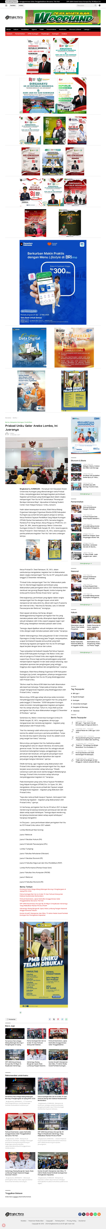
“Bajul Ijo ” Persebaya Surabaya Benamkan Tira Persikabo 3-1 (87, 746)
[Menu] (6, 5)
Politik (42, 29)
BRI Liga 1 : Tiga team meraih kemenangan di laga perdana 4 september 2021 (87, 724)
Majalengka (45, 34)
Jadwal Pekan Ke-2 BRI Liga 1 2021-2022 (88, 731)
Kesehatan (62, 29)
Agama (34, 29)
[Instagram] (87, 1214)
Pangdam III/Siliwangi (80, 707)
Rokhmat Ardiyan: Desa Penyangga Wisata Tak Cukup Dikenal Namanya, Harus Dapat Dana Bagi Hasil (91, 536)
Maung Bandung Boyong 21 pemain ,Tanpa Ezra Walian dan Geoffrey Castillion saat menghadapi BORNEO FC (88, 739)
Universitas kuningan (80, 704)
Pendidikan (25, 29)
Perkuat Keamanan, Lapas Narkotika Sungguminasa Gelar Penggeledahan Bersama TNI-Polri (40, 900)
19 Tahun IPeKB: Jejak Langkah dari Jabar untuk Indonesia (90, 555)
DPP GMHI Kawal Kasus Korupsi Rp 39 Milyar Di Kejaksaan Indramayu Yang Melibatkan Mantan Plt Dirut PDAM (52, 1)
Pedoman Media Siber (36, 1221)
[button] (95, 5)
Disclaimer (82, 1221)
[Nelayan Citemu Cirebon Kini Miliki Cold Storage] (76, 467)
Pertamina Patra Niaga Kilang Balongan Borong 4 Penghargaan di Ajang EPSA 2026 (43, 890)
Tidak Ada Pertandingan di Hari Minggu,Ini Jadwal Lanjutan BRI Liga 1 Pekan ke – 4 (88, 761)
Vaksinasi (76, 711)
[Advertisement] (11, 519)
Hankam (9, 34)
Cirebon (64, 34)
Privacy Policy (71, 1221)
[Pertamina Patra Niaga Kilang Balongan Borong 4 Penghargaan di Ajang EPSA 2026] (15, 1033)
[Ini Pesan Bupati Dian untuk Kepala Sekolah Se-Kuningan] (76, 518)
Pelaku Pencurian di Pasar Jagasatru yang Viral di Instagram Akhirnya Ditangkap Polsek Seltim (93, 627)
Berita (9, 29)
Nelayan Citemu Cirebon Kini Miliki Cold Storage (91, 467)
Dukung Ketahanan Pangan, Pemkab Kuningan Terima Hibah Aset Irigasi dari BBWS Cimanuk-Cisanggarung (91, 508)
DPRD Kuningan (33, 34)
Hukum (16, 29)
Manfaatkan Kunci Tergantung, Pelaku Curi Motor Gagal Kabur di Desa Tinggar (93, 643)
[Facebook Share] (49, 1019)
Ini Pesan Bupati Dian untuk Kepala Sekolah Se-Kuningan (92, 517)
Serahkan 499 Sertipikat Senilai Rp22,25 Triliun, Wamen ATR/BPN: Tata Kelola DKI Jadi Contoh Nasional (91, 476)
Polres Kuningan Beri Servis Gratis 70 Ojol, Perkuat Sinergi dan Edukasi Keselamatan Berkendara (41, 895)
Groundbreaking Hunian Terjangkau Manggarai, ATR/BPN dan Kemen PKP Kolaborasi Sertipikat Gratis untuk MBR (92, 527)
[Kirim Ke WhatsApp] (66, 1019)
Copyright (49, 1221)
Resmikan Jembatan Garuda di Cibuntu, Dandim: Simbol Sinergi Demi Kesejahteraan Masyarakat (91, 546)
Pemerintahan (51, 29)
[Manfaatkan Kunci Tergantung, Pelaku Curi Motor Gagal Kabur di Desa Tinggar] (94, 636)
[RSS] (99, 1214)
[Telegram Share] (62, 1019)
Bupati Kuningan (78, 697)
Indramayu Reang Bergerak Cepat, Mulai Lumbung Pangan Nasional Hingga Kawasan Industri (43, 909)
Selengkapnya (85, 494)
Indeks (21, 5)
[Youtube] (91, 1214)
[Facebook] (80, 1214)
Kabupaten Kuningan (17, 422)
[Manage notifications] (3, 1225)
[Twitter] (83, 1214)
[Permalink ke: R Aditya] (7, 434)
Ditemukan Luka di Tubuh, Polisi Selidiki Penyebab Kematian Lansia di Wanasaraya (77, 627)
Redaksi (12, 5)
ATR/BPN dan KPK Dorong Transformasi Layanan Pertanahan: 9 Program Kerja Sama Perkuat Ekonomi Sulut (91, 486)
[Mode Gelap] (100, 5)
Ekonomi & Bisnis (75, 29)
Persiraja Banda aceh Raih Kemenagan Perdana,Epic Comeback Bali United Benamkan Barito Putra (87, 753)
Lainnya (86, 29)
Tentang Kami (60, 1221)
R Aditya (12, 433)
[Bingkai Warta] (14, 17)
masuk (15, 1197)
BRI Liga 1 (76, 693)
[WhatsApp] (95, 1214)
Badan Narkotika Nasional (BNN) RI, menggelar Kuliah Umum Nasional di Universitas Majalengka (77, 643)
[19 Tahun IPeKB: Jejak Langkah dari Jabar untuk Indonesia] (76, 556)
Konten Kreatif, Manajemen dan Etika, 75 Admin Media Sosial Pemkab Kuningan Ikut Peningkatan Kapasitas (44, 914)
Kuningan (55, 34)
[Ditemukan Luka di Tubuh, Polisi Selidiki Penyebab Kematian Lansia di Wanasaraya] (78, 619)
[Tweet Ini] (53, 1019)
